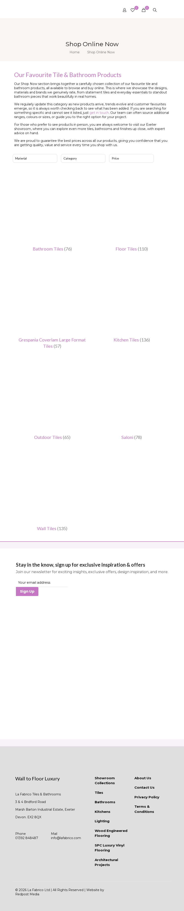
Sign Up (27, 591)
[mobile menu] (162, 10)
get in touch (99, 113)
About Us (142, 778)
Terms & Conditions (144, 809)
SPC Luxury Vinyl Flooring (109, 848)
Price (115, 158)
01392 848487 (26, 838)
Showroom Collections (105, 780)
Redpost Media (27, 894)
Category (70, 158)
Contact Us (144, 787)
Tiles (99, 792)
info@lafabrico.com (66, 838)
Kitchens (102, 812)
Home (75, 52)
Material (21, 158)
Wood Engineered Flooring (111, 833)
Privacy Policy (146, 797)
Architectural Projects (106, 862)
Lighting (102, 821)
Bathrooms (105, 802)
